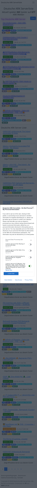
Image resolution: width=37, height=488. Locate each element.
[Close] (33, 208)
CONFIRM (11, 273)
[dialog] (18, 244)
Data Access (18, 280)
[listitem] (18, 240)
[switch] (30, 244)
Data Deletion (8, 280)
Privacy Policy (29, 280)
